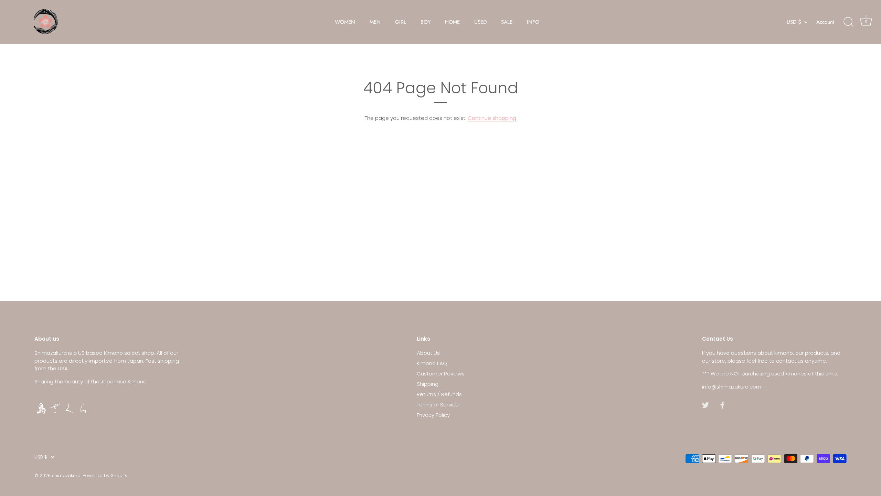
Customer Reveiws (441, 373)
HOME (452, 22)
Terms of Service (438, 404)
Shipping (427, 384)
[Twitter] (705, 404)
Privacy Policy (433, 414)
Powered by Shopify (105, 475)
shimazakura (66, 475)
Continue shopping (492, 118)
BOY (426, 22)
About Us (428, 352)
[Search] (848, 22)
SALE (506, 22)
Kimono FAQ (432, 363)
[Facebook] (722, 404)
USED (480, 22)
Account (825, 22)
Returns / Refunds (439, 394)
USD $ (794, 22)
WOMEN (345, 22)
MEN (375, 22)
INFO (533, 22)
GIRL (400, 22)
